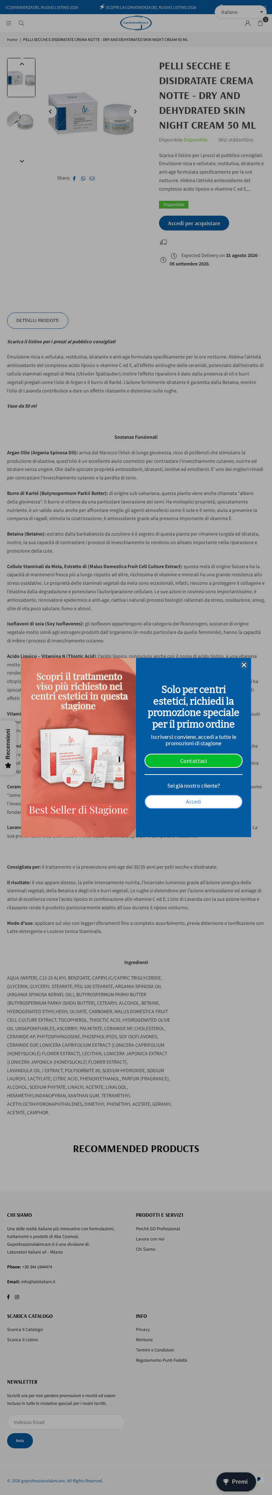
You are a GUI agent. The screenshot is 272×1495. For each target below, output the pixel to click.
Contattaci (193, 760)
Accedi (193, 801)
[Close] (244, 665)
